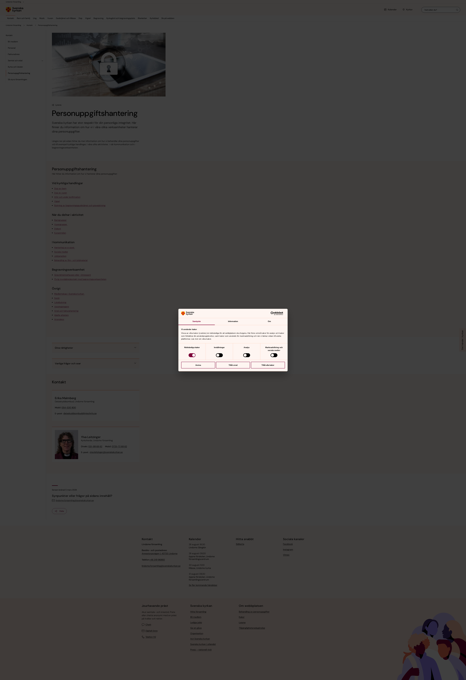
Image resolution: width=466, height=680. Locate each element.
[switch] (219, 355)
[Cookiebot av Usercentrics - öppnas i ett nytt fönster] (274, 313)
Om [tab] (269, 321)
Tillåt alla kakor (268, 365)
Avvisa (198, 365)
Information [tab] (233, 321)
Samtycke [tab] (196, 321)
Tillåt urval (233, 365)
